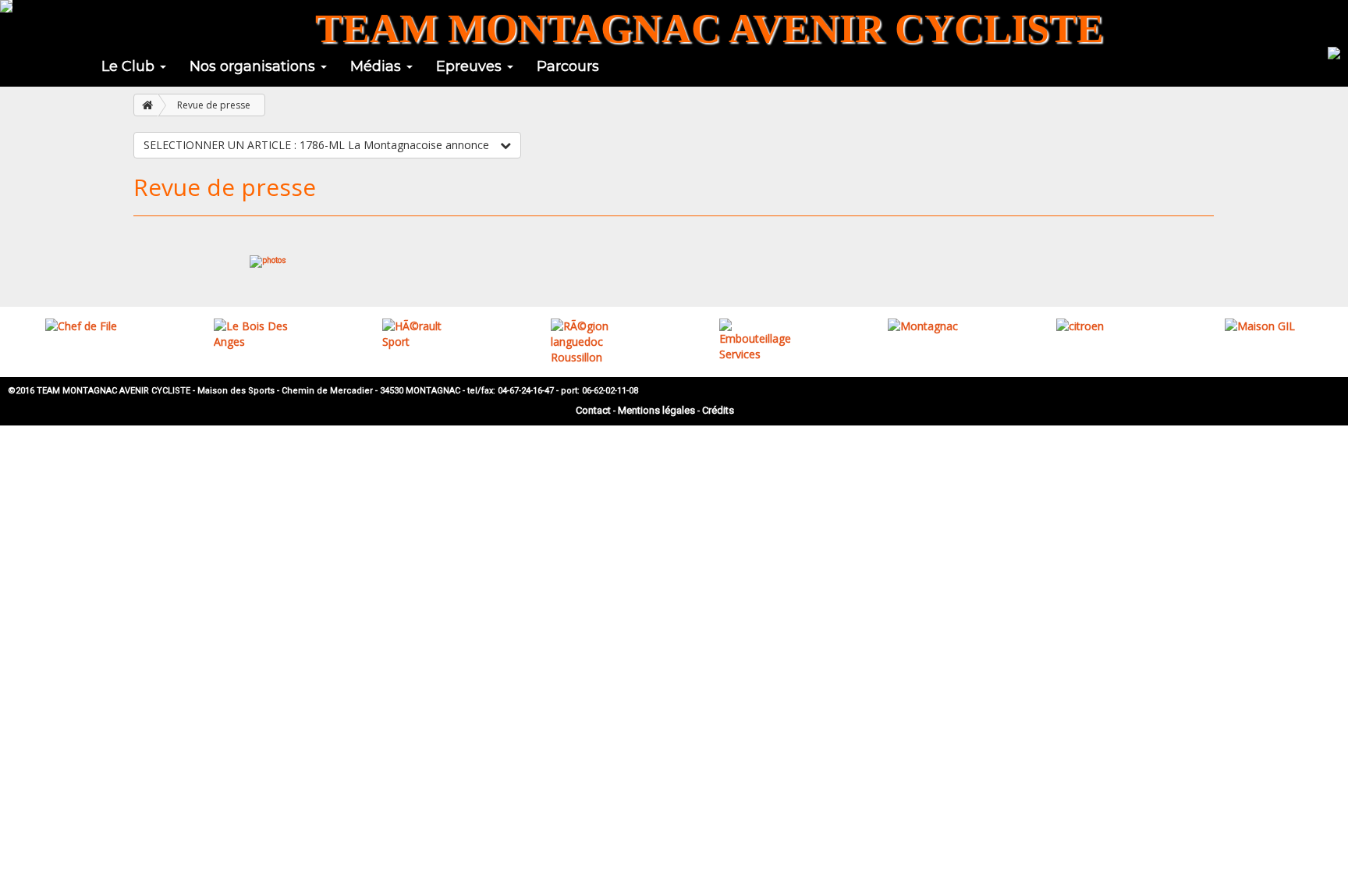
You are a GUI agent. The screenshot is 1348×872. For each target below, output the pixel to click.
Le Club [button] (129, 66)
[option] (84, 326)
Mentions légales (656, 410)
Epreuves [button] (471, 66)
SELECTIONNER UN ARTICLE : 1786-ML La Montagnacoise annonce (318, 144)
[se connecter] (1334, 51)
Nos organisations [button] (254, 66)
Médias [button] (377, 66)
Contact (593, 410)
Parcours (568, 66)
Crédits (718, 410)
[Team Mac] (6, 6)
